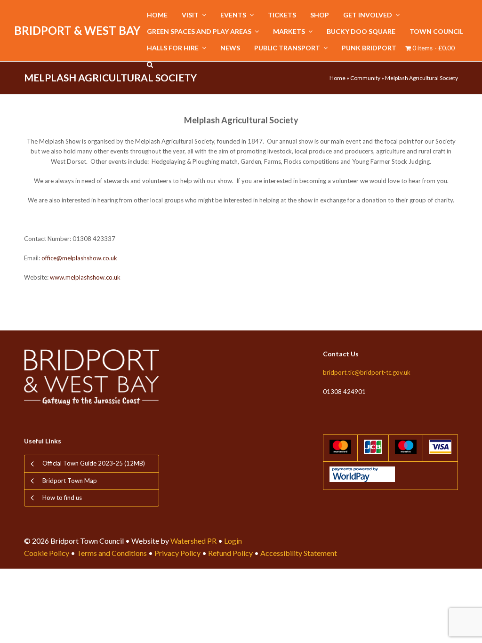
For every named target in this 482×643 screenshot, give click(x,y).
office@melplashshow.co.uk (79, 258)
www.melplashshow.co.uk (85, 277)
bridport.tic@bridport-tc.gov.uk (366, 372)
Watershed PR (193, 540)
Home (337, 77)
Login (233, 540)
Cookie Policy (46, 552)
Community (365, 77)
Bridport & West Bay (77, 30)
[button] (150, 64)
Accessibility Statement (298, 552)
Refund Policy (230, 552)
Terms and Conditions (112, 552)
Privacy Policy (177, 552)
